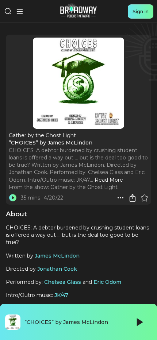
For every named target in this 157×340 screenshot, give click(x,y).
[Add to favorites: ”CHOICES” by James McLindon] (144, 198)
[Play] (139, 322)
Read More (109, 180)
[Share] (133, 198)
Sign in (141, 11)
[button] (120, 198)
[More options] (120, 198)
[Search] (8, 11)
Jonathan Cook (57, 269)
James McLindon (57, 255)
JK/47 (61, 295)
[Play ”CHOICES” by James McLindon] (13, 198)
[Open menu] (20, 11)
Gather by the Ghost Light (84, 187)
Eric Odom (107, 282)
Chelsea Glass (62, 282)
